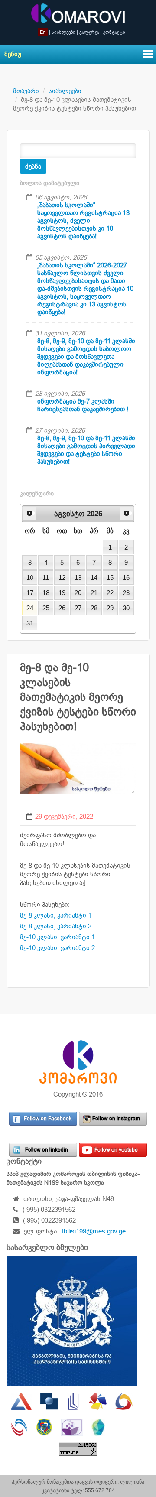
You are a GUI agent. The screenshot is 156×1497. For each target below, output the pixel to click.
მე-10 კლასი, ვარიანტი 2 (57, 947)
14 (94, 577)
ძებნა (33, 166)
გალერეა (89, 32)
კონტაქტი (114, 32)
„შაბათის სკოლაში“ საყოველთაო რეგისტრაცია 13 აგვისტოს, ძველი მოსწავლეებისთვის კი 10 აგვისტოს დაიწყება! (83, 220)
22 (110, 592)
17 (29, 592)
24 (29, 608)
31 (29, 623)
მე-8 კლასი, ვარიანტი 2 (55, 926)
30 (126, 608)
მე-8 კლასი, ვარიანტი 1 (55, 915)
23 (126, 592)
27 (78, 608)
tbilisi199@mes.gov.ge (94, 1231)
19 (61, 592)
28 (94, 608)
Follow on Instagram (116, 1119)
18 (45, 592)
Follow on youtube (116, 1150)
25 (45, 608)
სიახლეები (63, 32)
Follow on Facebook (48, 1119)
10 (29, 577)
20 (78, 592)
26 (61, 608)
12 (61, 577)
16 (126, 577)
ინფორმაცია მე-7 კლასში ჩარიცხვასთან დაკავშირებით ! (82, 405)
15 (110, 577)
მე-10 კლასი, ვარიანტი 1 (57, 937)
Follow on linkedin (46, 1150)
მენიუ (12, 54)
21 (94, 592)
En (43, 32)
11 (45, 577)
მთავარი (26, 90)
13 (78, 577)
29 (110, 608)
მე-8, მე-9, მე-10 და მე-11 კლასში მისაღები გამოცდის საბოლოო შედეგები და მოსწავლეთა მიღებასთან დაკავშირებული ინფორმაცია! (86, 356)
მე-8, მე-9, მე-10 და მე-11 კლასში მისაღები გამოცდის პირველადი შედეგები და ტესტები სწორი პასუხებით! (86, 449)
